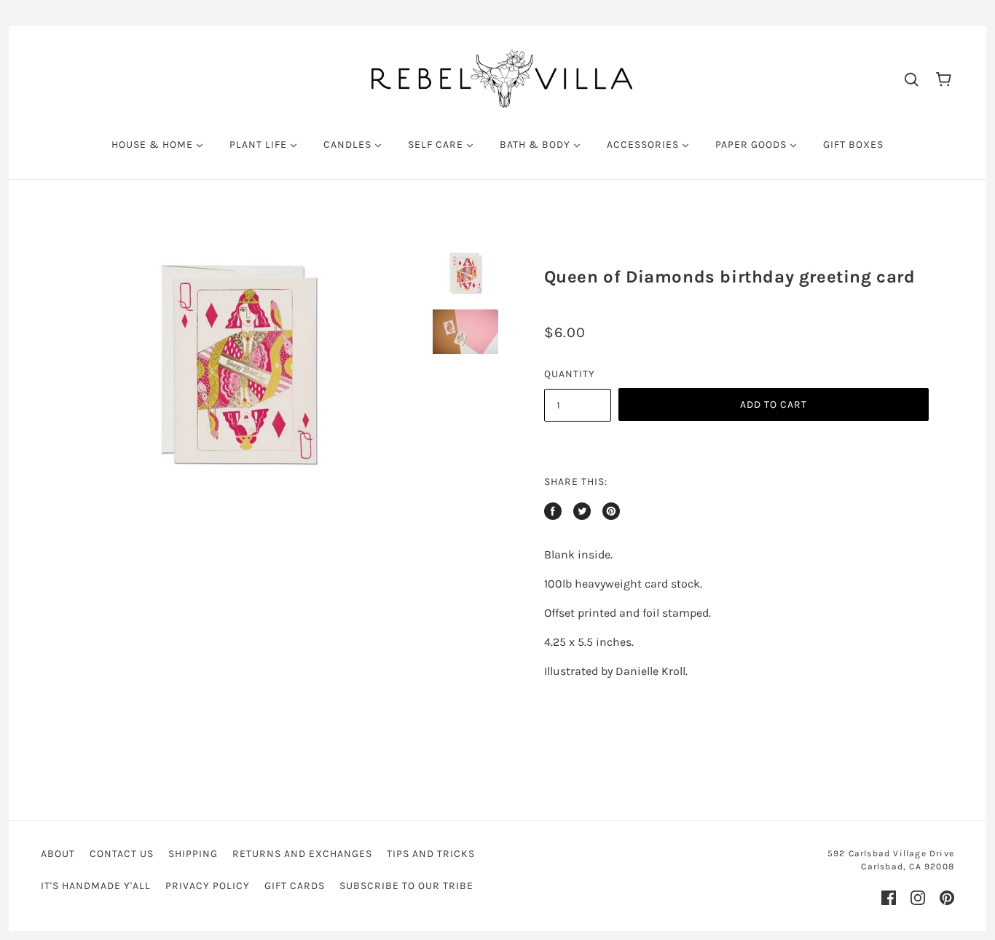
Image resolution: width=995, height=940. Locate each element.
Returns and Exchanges (302, 854)
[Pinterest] (947, 898)
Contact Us (122, 854)
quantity (569, 374)
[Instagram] (918, 898)
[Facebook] (889, 898)
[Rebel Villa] (501, 77)
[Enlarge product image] (238, 367)
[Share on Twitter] (582, 511)
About (58, 854)
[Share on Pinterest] (611, 511)
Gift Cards (294, 886)
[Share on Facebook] (553, 511)
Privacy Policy (207, 886)
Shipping (193, 854)
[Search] (911, 78)
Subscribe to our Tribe (406, 886)
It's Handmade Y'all (96, 886)
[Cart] (943, 78)
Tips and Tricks (431, 854)
